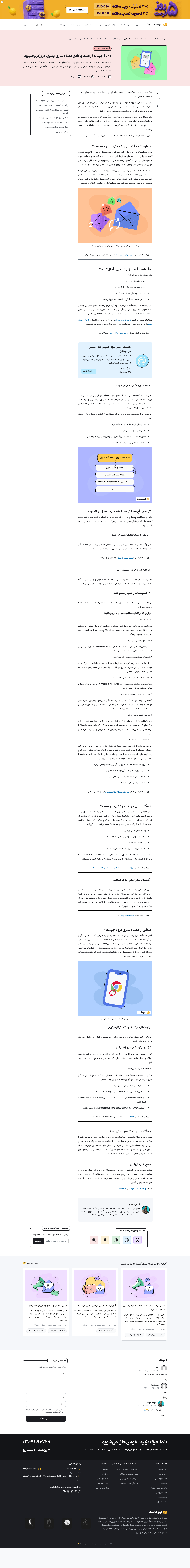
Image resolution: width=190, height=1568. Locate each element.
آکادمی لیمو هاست (102, 1483)
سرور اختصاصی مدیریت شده (127, 1469)
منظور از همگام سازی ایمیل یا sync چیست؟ (52, 100)
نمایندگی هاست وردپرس (129, 1478)
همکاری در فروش (102, 1488)
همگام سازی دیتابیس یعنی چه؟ (56, 127)
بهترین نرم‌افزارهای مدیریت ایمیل (117, 791)
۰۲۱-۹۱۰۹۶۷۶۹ (36, 1442)
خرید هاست (61, 24)
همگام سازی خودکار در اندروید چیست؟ (53, 117)
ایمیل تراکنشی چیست (126, 557)
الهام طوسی (134, 1204)
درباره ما (106, 1469)
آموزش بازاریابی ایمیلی (127, 39)
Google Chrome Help (137, 1189)
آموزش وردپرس (111, 24)
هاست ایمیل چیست (126, 915)
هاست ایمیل (162, 1502)
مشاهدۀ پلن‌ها (88, 371)
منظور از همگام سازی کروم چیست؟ (55, 122)
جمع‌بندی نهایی (62, 131)
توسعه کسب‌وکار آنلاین (93, 24)
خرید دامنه (163, 1474)
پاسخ (165, 1379)
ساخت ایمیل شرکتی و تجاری (118, 333)
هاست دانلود (162, 1497)
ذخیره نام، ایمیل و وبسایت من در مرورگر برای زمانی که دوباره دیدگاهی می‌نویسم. (44, 1410)
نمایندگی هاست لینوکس (129, 1483)
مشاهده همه (32, 1263)
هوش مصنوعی (75, 24)
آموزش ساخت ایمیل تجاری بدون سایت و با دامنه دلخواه (113, 868)
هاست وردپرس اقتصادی (158, 1488)
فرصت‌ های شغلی (103, 1478)
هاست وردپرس (161, 1483)
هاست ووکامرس (161, 1478)
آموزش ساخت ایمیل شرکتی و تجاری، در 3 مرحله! (96, 1306)
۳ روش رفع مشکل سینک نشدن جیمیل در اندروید (52, 111)
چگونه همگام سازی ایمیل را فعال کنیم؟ (53, 105)
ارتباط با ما (105, 1474)
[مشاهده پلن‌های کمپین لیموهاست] (95, 9)
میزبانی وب (138, 24)
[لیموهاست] (156, 24)
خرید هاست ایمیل (123, 320)
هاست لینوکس (161, 1492)
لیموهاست (163, 39)
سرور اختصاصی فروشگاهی (128, 1474)
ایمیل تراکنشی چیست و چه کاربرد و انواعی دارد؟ (47, 1306)
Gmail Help (122, 1189)
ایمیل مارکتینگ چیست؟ (125, 254)
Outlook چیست (128, 1117)
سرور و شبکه (125, 24)
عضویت (38, 1241)
